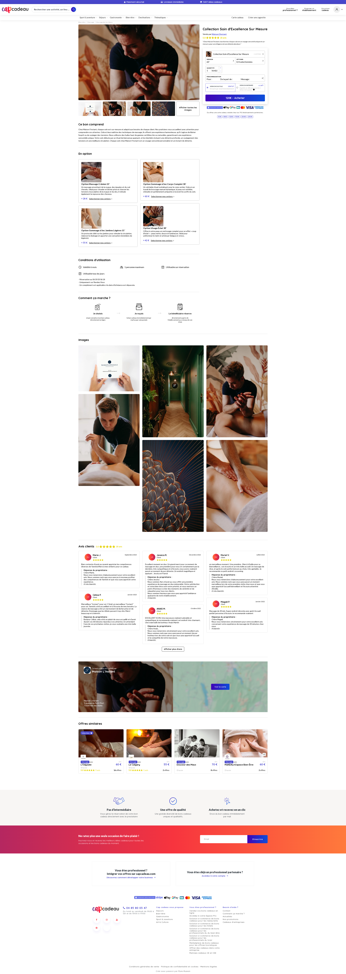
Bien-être (81, 22)
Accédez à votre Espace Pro (203, 916)
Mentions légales (208, 966)
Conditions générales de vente (144, 966)
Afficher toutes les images (188, 108)
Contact (226, 911)
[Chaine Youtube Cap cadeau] (117, 919)
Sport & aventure (164, 919)
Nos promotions (230, 919)
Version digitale (222, 86)
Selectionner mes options (100, 199)
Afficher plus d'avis (173, 649)
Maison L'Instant (219, 34)
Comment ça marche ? (233, 914)
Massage (91, 22)
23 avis (223, 38)
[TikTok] (106, 927)
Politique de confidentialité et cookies (179, 966)
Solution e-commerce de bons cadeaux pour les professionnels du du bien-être (204, 931)
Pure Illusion (184, 971)
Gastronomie (162, 916)
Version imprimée (252, 85)
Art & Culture (162, 922)
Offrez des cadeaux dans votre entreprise (204, 949)
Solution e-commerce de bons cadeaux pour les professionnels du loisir (204, 938)
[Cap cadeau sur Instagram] (106, 919)
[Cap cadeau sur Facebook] (96, 919)
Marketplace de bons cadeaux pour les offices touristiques (204, 944)
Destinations (144, 17)
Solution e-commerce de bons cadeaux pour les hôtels (204, 925)
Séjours (160, 911)
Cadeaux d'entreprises (233, 922)
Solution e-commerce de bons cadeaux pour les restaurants (204, 920)
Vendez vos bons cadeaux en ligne (203, 912)
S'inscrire (257, 839)
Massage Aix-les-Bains (104, 22)
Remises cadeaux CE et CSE (202, 953)
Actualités (227, 916)
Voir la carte (220, 687)
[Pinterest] (96, 927)
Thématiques (160, 17)
